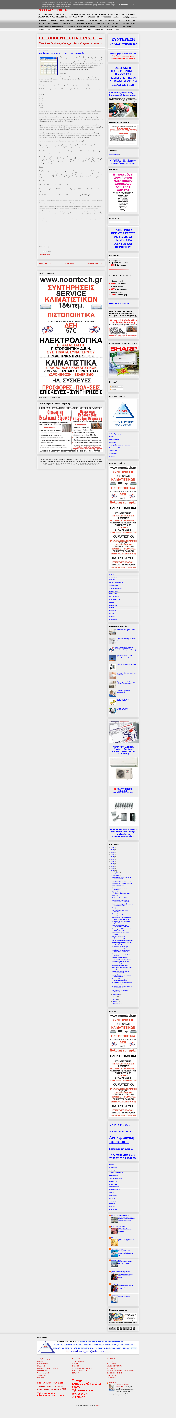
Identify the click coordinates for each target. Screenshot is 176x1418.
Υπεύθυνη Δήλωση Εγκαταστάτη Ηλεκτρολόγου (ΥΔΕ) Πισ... (121, 918)
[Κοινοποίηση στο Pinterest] (51, 251)
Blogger (97, 1405)
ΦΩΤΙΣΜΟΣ (56, 23)
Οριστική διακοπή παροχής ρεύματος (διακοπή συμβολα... (121, 958)
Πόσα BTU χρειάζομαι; (118, 885)
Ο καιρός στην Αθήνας (119, 303)
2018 (112, 854)
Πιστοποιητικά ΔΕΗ (114, 448)
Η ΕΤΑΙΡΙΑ (88, 29)
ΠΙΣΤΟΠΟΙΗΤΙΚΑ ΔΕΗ (129, 23)
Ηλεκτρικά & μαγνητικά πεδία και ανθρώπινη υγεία (121, 975)
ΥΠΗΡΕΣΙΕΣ (78, 29)
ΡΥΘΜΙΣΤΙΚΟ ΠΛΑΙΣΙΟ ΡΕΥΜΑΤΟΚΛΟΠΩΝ (123, 709)
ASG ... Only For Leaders (118, 1226)
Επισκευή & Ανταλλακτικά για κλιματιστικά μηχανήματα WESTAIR (123, 162)
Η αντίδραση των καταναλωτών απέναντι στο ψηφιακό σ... (121, 950)
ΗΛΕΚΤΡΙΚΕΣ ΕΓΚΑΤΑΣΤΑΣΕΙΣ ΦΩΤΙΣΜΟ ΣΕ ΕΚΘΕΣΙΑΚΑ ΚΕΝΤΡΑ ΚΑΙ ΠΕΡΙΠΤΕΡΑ (123, 238)
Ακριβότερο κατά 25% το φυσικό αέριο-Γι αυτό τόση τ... (121, 929)
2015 (112, 861)
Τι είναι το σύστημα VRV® (119, 898)
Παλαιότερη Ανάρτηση (95, 263)
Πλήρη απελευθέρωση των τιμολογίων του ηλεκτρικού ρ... (121, 926)
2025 (112, 847)
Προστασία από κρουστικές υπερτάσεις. (120, 910)
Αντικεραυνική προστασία (121, 1140)
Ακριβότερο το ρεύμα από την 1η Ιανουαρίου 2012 (121, 878)
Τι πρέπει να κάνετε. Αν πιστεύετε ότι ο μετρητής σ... (122, 983)
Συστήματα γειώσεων (118, 908)
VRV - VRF (53, 20)
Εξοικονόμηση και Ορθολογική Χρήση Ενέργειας (121, 922)
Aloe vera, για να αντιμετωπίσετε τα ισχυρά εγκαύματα (124, 1230)
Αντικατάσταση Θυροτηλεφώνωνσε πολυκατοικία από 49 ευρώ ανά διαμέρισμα (123, 831)
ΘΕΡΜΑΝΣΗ (80, 20)
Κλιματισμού (113, 442)
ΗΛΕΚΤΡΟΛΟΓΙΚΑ (44, 23)
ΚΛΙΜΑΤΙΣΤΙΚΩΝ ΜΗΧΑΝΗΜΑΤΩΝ (123, 793)
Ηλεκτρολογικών (45, 254)
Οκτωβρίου (116, 994)
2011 (112, 871)
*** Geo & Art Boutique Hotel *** (120, 1215)
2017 (112, 857)
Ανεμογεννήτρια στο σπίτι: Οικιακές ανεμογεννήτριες (124, 656)
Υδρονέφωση (113, 453)
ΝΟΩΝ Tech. (114, 1295)
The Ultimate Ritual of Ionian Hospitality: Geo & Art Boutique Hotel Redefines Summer (126, 1218)
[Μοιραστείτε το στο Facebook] (49, 251)
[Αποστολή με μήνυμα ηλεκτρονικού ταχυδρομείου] (44, 251)
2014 (112, 864)
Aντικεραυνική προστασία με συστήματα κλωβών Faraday (121, 901)
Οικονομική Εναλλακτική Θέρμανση (119, 445)
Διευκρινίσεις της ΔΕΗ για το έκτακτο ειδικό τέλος (120, 972)
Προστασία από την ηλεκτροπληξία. (122, 883)
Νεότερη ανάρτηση (45, 263)
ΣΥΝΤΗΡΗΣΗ (123, 39)
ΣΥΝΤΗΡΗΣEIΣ (115, 26)
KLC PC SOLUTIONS (117, 1249)
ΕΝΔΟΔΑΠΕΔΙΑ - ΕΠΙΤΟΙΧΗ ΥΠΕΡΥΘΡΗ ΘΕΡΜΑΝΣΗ (81, 26)
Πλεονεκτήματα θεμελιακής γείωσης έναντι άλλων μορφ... (122, 904)
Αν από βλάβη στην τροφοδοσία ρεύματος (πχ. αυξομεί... (121, 979)
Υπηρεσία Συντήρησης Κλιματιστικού (123, 691)
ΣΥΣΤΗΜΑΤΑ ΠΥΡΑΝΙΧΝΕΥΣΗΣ (83, 23)
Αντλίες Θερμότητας (115, 434)
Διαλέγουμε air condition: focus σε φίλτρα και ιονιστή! (126, 630)
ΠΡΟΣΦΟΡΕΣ (127, 26)
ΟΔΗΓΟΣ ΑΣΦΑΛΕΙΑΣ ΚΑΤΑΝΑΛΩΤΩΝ (123, 700)
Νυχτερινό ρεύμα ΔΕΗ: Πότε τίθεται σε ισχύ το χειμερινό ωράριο (125, 1276)
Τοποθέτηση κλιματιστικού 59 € (123, 54)
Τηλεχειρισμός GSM (115, 450)
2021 (112, 850)
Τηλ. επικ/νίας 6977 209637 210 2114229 (122, 1156)
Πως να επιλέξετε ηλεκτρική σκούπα (122, 940)
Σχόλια (113, 389)
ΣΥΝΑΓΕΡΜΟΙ (67, 23)
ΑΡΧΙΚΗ (41, 29)
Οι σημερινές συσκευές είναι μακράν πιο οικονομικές (120, 947)
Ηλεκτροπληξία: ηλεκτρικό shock (121, 881)
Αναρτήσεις (114, 386)
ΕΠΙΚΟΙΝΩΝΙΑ (99, 29)
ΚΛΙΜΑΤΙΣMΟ (43, 20)
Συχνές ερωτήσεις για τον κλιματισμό (119, 888)
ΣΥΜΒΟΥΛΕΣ (58, 29)
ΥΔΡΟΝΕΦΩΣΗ (109, 20)
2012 (112, 868)
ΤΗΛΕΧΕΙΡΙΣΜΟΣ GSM (102, 23)
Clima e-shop (115, 1238)
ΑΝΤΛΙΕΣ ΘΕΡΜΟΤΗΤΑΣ (67, 20)
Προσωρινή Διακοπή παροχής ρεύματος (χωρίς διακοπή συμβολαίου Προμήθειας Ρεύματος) (125, 648)
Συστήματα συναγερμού (121, 1149)
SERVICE (120, 20)
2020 (112, 852)
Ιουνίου (115, 999)
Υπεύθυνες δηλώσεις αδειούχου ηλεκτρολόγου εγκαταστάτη (70, 43)
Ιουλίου (115, 996)
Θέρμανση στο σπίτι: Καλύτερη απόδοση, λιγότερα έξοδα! (126, 682)
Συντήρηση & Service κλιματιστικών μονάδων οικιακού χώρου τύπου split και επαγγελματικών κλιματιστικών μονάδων (122, 94)
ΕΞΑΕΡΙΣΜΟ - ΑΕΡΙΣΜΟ (95, 20)
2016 (112, 859)
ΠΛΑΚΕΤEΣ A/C (130, 20)
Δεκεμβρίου (116, 873)
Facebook (109, 29)
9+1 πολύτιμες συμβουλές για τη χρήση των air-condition (126, 639)
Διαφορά (111, 436)
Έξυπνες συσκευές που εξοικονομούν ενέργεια (119, 937)
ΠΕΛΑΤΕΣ (68, 29)
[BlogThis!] (45, 251)
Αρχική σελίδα (70, 263)
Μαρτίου (115, 1001)
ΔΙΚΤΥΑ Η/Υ (116, 23)
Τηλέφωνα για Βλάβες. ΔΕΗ (120, 965)
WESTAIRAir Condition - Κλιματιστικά (123, 160)
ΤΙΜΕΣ (49, 29)
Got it (132, 5)
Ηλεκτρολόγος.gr (116, 1284)
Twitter (117, 29)
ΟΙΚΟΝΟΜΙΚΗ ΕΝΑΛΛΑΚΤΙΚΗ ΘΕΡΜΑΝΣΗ (51, 26)
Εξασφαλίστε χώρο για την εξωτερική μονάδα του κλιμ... (121, 892)
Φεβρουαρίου (117, 1003)
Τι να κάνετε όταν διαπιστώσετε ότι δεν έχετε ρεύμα (122, 987)
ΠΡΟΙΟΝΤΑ (112, 613)
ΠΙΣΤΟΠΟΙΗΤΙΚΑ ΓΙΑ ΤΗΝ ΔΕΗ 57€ (70, 38)
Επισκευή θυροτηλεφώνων (123, 836)
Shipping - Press (116, 1260)
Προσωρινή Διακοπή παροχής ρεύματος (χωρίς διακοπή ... (121, 962)
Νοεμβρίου (116, 875)
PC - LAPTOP (104, 26)
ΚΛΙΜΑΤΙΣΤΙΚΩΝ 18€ (123, 44)
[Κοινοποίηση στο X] (47, 251)
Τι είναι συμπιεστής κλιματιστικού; (127, 664)
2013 (112, 866)
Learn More (123, 5)
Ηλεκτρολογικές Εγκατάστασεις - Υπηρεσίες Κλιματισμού (120, 1272)
